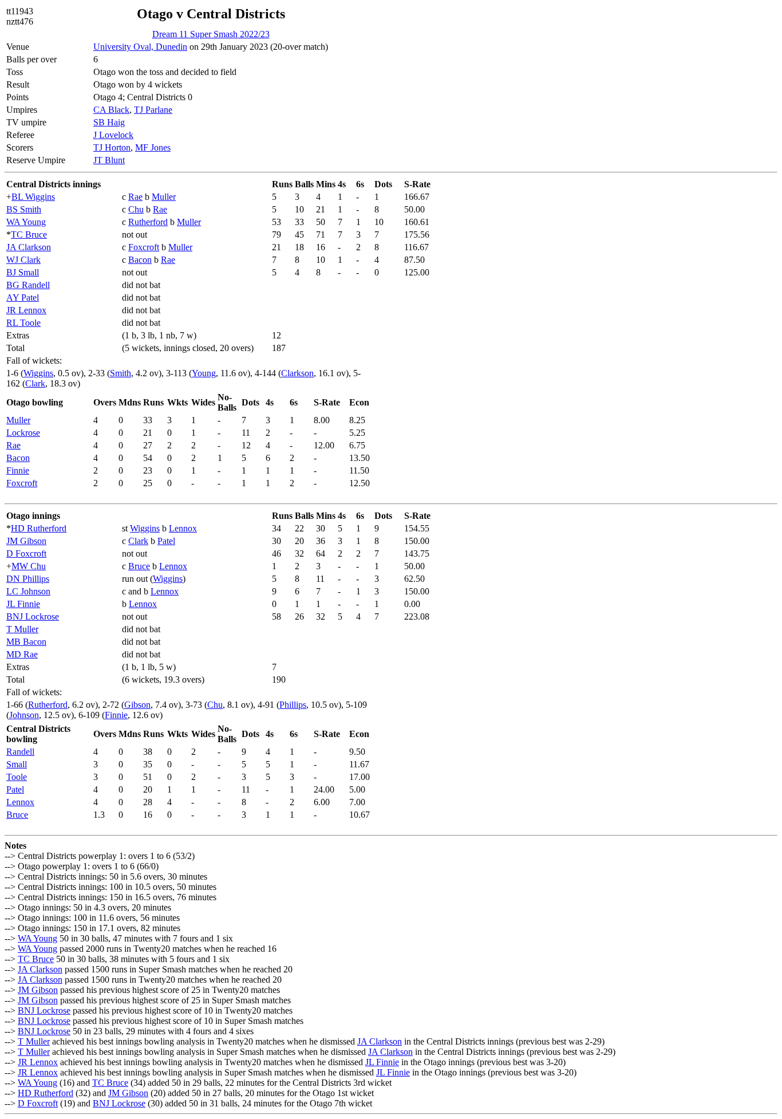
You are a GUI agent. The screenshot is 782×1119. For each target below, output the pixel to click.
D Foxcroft (26, 553)
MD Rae (22, 654)
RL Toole (23, 323)
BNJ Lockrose (32, 616)
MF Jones (153, 147)
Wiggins (38, 373)
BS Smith (23, 209)
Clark (35, 383)
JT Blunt (109, 160)
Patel (166, 541)
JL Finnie (23, 604)
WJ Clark (23, 260)
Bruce (139, 566)
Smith (120, 373)
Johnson (24, 715)
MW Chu (28, 566)
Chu (136, 209)
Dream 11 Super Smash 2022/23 (211, 34)
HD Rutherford (38, 528)
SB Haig (109, 122)
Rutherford (148, 222)
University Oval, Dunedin (140, 47)
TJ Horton (112, 147)
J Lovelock (113, 135)
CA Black (111, 110)
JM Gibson (26, 541)
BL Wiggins (33, 197)
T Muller (22, 629)
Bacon (140, 260)
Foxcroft (143, 247)
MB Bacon (26, 642)
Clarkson (297, 373)
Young (204, 373)
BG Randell (28, 285)
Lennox (183, 528)
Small (16, 764)
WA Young (26, 222)
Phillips (292, 705)
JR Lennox (26, 310)
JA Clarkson (28, 247)
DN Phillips (27, 579)
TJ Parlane (153, 110)
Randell (20, 751)
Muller (164, 197)
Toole (16, 777)
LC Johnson (28, 591)
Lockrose (23, 433)
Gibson (137, 705)
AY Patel (22, 297)
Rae (135, 197)
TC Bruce (29, 234)
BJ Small (22, 272)
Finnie (17, 470)
